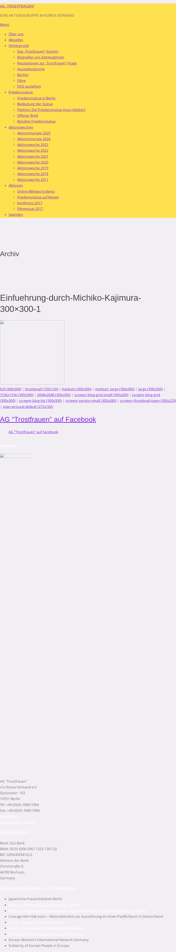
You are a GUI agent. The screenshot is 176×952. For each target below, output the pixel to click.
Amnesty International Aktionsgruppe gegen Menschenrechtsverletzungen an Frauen (77, 910)
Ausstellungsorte (31, 69)
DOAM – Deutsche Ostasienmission (37, 922)
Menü (4, 24)
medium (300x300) (76, 389)
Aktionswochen (21, 127)
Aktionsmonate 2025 (33, 133)
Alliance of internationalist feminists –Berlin (44, 904)
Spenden (16, 214)
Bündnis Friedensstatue (36, 121)
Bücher (23, 74)
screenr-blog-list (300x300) (40, 400)
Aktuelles (16, 40)
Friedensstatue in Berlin (36, 98)
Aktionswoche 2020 (32, 162)
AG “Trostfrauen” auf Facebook (48, 419)
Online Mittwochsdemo (36, 191)
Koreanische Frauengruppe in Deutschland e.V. (47, 934)
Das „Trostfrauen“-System (37, 51)
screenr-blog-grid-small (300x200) (101, 395)
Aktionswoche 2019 (32, 168)
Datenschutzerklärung (18, 822)
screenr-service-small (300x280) (90, 400)
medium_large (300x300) (115, 389)
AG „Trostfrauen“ (17, 6)
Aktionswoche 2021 (32, 156)
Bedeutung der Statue (35, 104)
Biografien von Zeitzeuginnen (40, 57)
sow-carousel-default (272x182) (28, 406)
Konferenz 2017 (29, 203)
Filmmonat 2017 (30, 208)
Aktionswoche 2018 (32, 173)
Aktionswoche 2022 (32, 150)
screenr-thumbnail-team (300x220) (148, 400)
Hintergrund (19, 45)
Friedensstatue (21, 92)
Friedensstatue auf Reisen (38, 197)
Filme (21, 80)
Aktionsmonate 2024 (33, 139)
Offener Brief (27, 115)
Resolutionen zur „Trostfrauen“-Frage (47, 63)
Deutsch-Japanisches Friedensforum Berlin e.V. (46, 928)
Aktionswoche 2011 (32, 179)
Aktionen (16, 185)
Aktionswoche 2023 (32, 144)
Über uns (16, 34)
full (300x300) (10, 389)
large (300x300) (150, 389)
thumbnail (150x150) (41, 389)
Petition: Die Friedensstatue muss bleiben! (51, 109)
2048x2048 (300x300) (54, 395)
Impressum (9, 816)
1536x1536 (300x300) (16, 395)
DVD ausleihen (29, 86)
